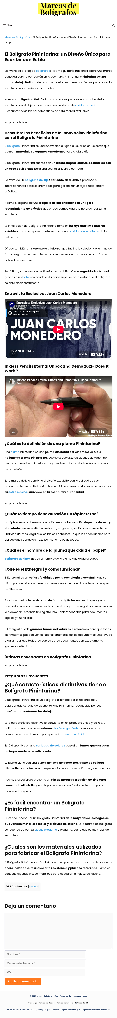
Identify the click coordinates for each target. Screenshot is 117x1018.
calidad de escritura (84, 231)
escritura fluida (75, 734)
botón (26, 277)
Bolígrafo (13, 146)
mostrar (33, 886)
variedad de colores (50, 745)
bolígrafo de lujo (37, 180)
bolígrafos (43, 71)
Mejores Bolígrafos (17, 37)
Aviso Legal (32, 1003)
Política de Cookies (47, 1003)
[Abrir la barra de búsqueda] (113, 26)
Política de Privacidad (66, 1003)
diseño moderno (45, 830)
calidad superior (86, 105)
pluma (15, 452)
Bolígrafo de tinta (17, 558)
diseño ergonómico (66, 728)
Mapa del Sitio (83, 1003)
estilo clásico (17, 492)
